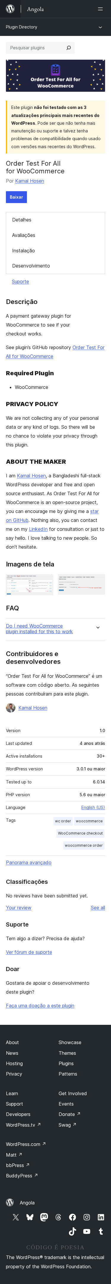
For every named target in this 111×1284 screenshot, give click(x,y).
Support (14, 1104)
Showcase (70, 1042)
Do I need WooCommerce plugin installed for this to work (39, 628)
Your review (18, 908)
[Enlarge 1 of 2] (45, 582)
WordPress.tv (23, 1125)
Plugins (66, 1063)
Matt (14, 1155)
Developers (18, 1114)
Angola (27, 1203)
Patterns (68, 1074)
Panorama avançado (29, 862)
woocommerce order (84, 845)
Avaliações (23, 235)
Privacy (14, 1074)
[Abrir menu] (101, 9)
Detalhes (21, 220)
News (12, 1053)
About (12, 1042)
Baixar (16, 197)
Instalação (23, 251)
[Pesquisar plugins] (69, 48)
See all (98, 908)
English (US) (93, 807)
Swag (68, 1125)
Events (66, 1104)
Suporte (20, 281)
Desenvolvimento (31, 266)
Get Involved (73, 1093)
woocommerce (89, 821)
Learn (12, 1093)
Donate (70, 1114)
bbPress (18, 1165)
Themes (67, 1053)
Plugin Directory (21, 26)
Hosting (14, 1063)
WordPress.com (26, 1144)
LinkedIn (38, 529)
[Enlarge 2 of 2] (97, 582)
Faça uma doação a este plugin (40, 1005)
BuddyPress (22, 1176)
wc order (63, 821)
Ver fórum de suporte (29, 952)
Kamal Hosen (29, 181)
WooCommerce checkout (80, 833)
